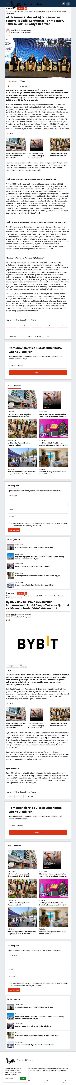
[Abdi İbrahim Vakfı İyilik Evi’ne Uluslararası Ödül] (60, 148)
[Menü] (8, 4)
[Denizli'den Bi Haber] (26, 5)
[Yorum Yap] (8, 86)
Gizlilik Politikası (9, 1078)
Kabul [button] (23, 1078)
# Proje (29, 336)
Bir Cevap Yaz (13, 486)
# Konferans (12, 336)
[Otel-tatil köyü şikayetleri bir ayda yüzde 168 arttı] (53, 461)
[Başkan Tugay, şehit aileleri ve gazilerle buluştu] (38, 566)
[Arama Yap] (68, 4)
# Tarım (47, 336)
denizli (13, 30)
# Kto (21, 336)
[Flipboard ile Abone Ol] (23, 81)
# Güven (10, 796)
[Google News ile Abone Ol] (12, 81)
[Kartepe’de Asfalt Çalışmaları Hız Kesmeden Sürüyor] (38, 584)
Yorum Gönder (14, 530)
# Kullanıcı (29, 796)
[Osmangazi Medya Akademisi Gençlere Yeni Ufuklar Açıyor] (38, 575)
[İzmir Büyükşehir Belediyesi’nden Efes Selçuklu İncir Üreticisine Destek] (22, 461)
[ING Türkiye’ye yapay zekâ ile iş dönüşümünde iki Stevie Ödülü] (16, 148)
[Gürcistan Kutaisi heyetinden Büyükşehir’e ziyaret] (38, 547)
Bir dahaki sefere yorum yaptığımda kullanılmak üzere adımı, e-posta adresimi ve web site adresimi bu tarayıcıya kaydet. (39, 524)
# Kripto (19, 796)
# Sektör (38, 336)
